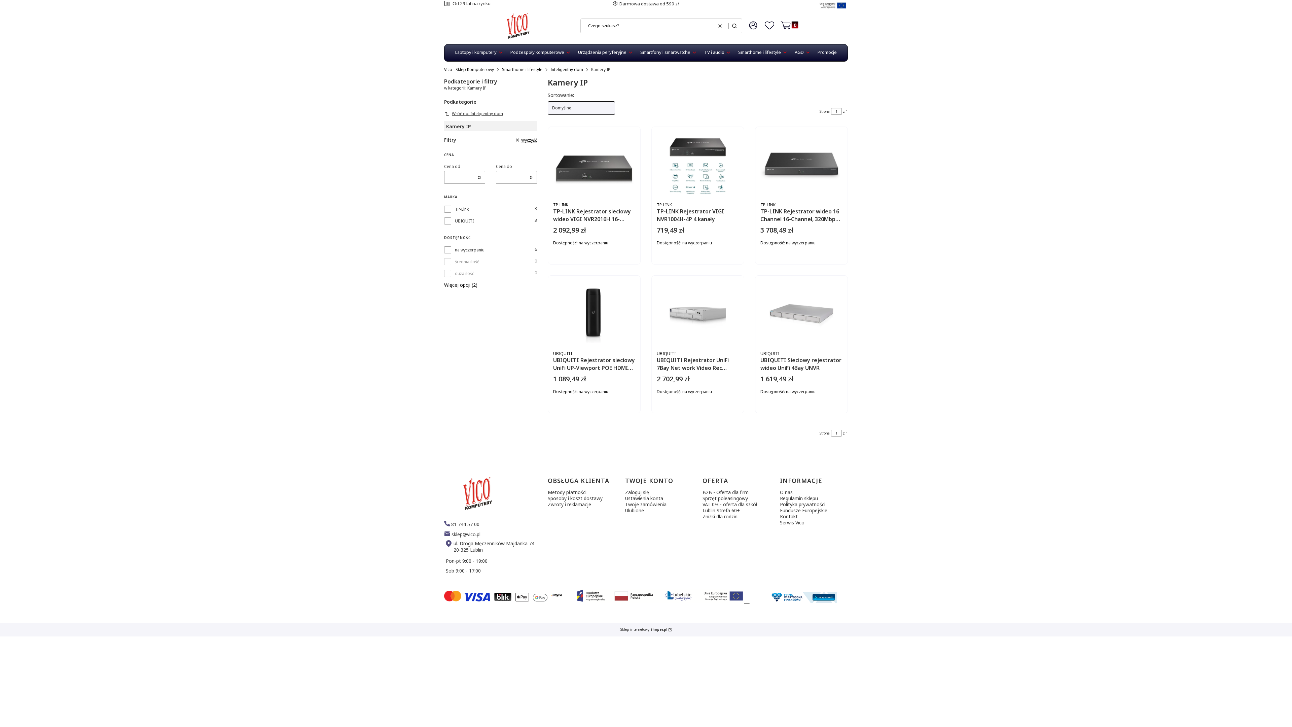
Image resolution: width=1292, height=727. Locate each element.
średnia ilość (467, 262)
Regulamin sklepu (799, 498)
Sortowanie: (561, 95)
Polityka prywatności (802, 504)
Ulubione (634, 510)
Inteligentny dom (566, 69)
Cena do (504, 166)
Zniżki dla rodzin (720, 516)
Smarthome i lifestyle (522, 69)
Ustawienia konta (644, 498)
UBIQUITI (464, 221)
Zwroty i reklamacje (569, 504)
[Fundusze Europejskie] (833, 9)
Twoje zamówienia (646, 504)
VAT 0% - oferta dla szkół (730, 504)
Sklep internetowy (643, 629)
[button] (734, 26)
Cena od (452, 166)
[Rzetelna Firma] (803, 601)
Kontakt (789, 516)
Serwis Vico (792, 522)
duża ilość (464, 273)
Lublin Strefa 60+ (721, 510)
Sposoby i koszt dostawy (575, 498)
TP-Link (462, 209)
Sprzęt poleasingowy (725, 498)
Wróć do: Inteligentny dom (477, 113)
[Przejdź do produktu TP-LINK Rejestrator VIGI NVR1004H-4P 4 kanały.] (698, 165)
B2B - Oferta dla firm (726, 492)
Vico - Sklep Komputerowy (469, 69)
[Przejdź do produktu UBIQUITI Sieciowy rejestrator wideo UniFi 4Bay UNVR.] (801, 314)
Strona (825, 111)
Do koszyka (613, 266)
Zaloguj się (637, 492)
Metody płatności (567, 492)
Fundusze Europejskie (803, 510)
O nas (786, 492)
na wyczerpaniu (470, 250)
